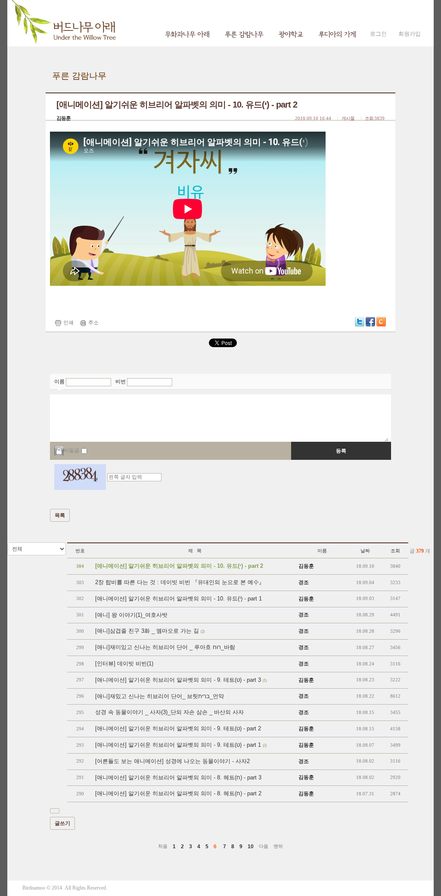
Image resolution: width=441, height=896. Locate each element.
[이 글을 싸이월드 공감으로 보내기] (381, 321)
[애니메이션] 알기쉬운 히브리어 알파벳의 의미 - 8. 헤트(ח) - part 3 (178, 777)
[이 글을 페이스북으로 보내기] (370, 321)
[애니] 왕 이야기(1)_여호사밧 (131, 615)
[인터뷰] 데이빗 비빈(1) (124, 663)
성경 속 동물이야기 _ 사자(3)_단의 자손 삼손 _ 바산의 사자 (169, 712)
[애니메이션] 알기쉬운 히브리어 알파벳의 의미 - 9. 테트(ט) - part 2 (178, 728)
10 (251, 847)
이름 (60, 382)
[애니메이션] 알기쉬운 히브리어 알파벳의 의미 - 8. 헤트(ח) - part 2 (178, 793)
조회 (395, 550)
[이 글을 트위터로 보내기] (359, 321)
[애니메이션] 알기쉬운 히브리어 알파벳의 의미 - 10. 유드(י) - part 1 (178, 598)
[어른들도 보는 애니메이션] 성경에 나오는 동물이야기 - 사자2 (172, 761)
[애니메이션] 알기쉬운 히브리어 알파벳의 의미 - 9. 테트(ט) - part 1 (180, 745)
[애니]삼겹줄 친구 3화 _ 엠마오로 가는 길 (149, 631)
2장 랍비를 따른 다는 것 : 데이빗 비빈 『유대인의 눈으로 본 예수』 (179, 582)
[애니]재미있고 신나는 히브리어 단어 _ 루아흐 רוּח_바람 (165, 647)
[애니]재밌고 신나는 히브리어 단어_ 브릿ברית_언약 (159, 696)
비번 (121, 382)
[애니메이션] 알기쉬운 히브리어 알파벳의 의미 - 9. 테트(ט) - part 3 (180, 680)
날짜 (365, 550)
